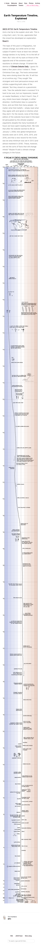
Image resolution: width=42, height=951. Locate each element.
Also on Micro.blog (32, 5)
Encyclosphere (12, 5)
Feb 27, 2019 (21, 21)
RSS (11, 936)
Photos (31, 3)
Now (25, 3)
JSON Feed (18, 936)
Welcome (14, 3)
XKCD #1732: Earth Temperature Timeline (20, 29)
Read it (5, 41)
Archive (37, 3)
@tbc (9, 919)
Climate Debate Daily (20, 67)
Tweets (21, 5)
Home (6, 3)
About (21, 3)
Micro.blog (28, 936)
